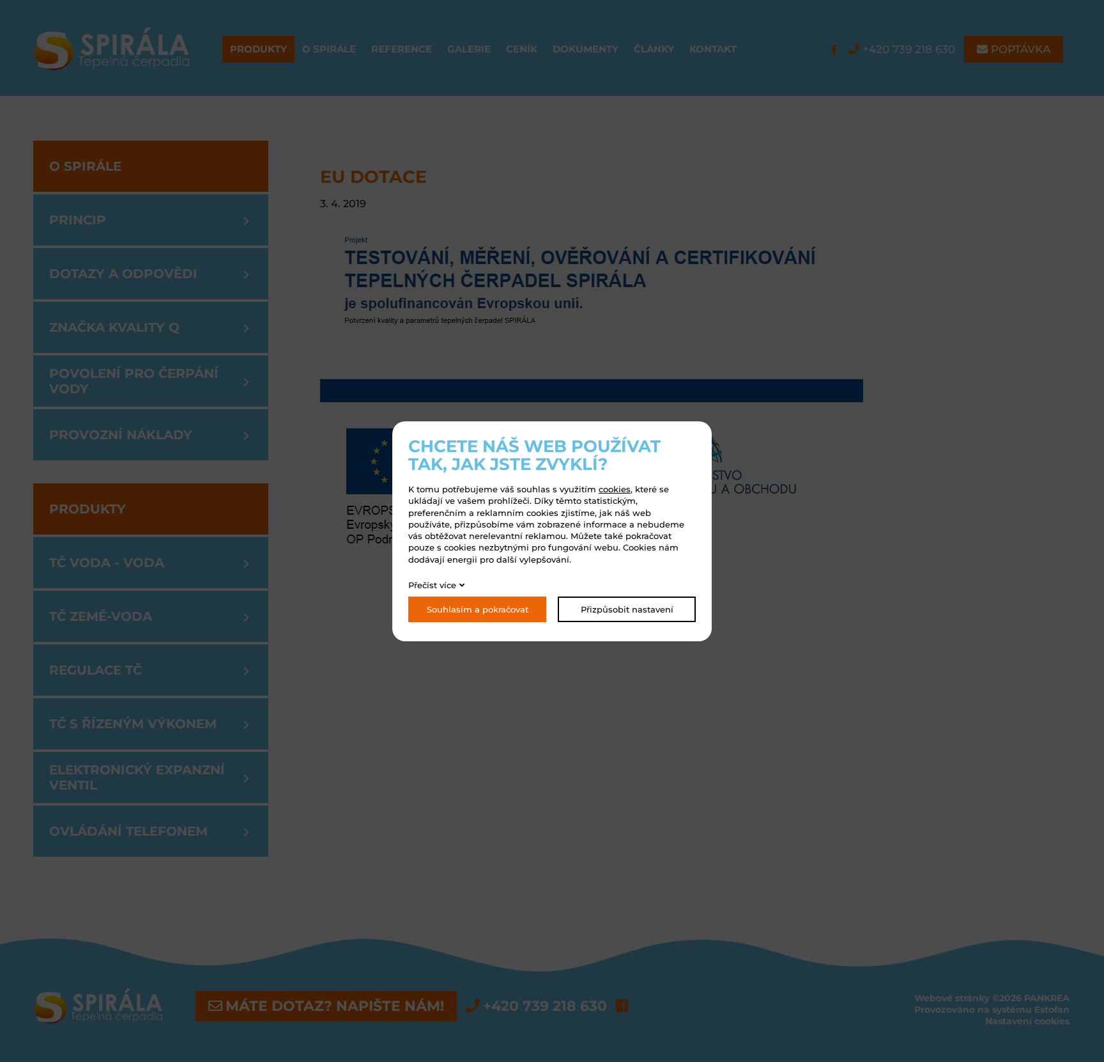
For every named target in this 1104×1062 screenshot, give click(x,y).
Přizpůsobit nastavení (627, 609)
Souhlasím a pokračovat (477, 609)
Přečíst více (432, 585)
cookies (615, 489)
